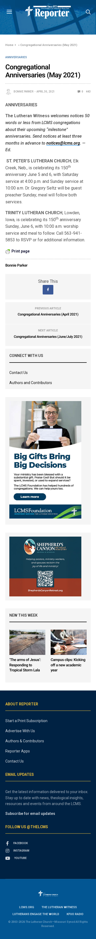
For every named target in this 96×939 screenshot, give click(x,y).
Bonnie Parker (23, 91)
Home (9, 45)
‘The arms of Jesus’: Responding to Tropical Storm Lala (25, 665)
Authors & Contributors (24, 741)
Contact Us (18, 372)
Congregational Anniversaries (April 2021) (48, 315)
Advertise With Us (20, 731)
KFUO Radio (75, 914)
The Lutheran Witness (59, 907)
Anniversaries (16, 57)
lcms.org (26, 907)
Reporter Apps (17, 751)
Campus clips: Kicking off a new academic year (68, 665)
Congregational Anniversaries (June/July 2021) (48, 337)
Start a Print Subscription (26, 721)
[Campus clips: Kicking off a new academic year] (69, 642)
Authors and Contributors (30, 383)
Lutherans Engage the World (36, 914)
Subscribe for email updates (30, 813)
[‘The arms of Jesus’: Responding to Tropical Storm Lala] (27, 642)
